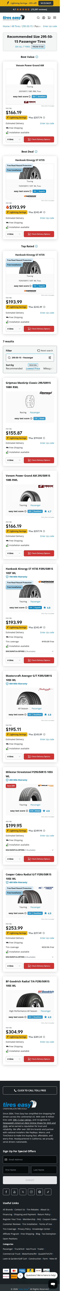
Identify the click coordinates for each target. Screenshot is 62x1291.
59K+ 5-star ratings (22, 1119)
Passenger (35, 412)
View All (53, 1258)
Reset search (47, 350)
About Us (45, 1209)
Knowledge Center (41, 1229)
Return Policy (44, 1214)
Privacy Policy (24, 1229)
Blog (38, 1233)
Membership (29, 1219)
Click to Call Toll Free (32, 1090)
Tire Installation (29, 1224)
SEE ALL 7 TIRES (22, 46)
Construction (35, 1258)
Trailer (40, 1249)
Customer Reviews (12, 1224)
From (38, 46)
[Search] (38, 17)
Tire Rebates (33, 1209)
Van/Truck (31, 1249)
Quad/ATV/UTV (45, 1253)
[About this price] (44, 117)
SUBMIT (30, 1180)
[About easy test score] (29, 96)
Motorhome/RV (29, 1253)
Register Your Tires (12, 1219)
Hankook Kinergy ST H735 (30, 160)
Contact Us (20, 1209)
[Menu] (54, 17)
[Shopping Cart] (49, 17)
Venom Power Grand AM (30, 65)
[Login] (43, 17)
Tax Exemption (49, 1233)
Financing (7, 1214)
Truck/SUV (19, 1249)
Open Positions (10, 1238)
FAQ (39, 1219)
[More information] (36, 57)
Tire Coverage (9, 1229)
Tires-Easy (23, 1289)
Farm (45, 1258)
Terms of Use (45, 1224)
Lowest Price (33, 368)
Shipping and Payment (25, 1214)
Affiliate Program (11, 1233)
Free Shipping (27, 1233)
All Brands (8, 1209)
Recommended (14, 368)
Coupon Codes (50, 1219)
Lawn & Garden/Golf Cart (15, 1258)
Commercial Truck (11, 1253)
